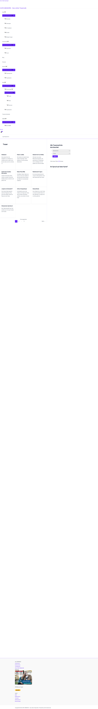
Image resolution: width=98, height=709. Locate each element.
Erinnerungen (9, 89)
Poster (9, 96)
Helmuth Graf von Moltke (38, 154)
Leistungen (8, 23)
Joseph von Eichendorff (6, 188)
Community (4, 41)
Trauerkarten (8, 77)
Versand (17, 698)
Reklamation (17, 696)
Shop (3, 82)
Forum (7, 53)
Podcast (4, 62)
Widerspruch (17, 699)
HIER (59, 161)
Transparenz (17, 666)
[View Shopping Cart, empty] (1, 132)
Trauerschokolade (6, 114)
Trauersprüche (9, 73)
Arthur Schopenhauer (22, 188)
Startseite (8, 19)
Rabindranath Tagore (37, 171)
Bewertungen (18, 701)
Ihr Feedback (8, 28)
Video (9, 100)
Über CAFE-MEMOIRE (19, 668)
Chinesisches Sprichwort (7, 206)
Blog (3, 57)
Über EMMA (8, 125)
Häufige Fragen (9, 37)
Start (3, 12)
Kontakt (7, 32)
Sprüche (4, 66)
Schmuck (10, 105)
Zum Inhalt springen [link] (4, 0)
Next (43, 221)
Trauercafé (8, 48)
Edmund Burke (36, 188)
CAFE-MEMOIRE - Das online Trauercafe (13, 8)
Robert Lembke (20, 154)
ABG (16, 694)
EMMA (3, 118)
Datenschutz (17, 664)
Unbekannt (3, 154)
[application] (5, 12)
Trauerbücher (9, 109)
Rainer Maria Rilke (21, 171)
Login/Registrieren (5, 136)
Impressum (17, 663)
